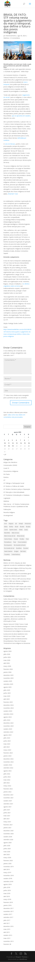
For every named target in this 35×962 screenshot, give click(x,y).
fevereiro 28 (7, 944)
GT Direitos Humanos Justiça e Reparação (17, 489)
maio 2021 (7, 816)
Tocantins (7, 554)
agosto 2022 (7, 771)
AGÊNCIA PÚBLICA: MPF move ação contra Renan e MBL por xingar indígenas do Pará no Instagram (17, 589)
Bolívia (11, 526)
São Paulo (23, 551)
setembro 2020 (8, 839)
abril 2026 (7, 663)
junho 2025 (7, 693)
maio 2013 (7, 938)
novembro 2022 (9, 762)
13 (17, 443)
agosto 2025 (7, 687)
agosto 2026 (7, 651)
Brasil (16, 526)
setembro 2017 (8, 917)
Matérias (6, 38)
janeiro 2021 (7, 828)
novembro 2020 (9, 834)
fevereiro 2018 (8, 902)
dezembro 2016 (8, 926)
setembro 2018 (8, 881)
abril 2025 (7, 699)
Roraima (25, 548)
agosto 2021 (7, 807)
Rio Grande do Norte (19, 545)
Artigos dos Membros (10, 462)
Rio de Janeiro (8, 545)
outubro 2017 (8, 914)
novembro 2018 (9, 875)
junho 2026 (7, 657)
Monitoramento (11, 36)
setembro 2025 (8, 684)
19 (13, 446)
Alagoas (11, 523)
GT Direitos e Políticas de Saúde (14, 486)
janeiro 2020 (7, 863)
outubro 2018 (8, 878)
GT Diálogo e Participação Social (14, 483)
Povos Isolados (22, 542)
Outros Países (8, 539)
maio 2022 (7, 780)
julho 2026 (7, 654)
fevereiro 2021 (8, 825)
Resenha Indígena (9, 512)
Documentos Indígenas (11, 471)
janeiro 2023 (7, 756)
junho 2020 (7, 848)
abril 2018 (7, 896)
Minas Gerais (20, 536)
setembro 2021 (8, 804)
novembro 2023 (9, 726)
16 (29, 443)
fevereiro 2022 (8, 789)
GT (4, 480)
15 (25, 443)
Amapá (21, 523)
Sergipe (16, 551)
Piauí (14, 542)
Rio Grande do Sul (9, 548)
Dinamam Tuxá (13, 194)
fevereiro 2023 (8, 753)
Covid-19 (6, 468)
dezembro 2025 (8, 675)
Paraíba (22, 539)
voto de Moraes (10, 144)
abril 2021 (7, 819)
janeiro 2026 (7, 672)
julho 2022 (7, 774)
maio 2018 (7, 893)
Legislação (7, 498)
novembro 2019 (9, 866)
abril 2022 (7, 783)
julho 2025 (7, 690)
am (16, 523)
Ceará (6, 530)
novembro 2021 (9, 798)
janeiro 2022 (7, 792)
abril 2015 (7, 932)
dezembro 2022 (8, 759)
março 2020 (7, 857)
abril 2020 (7, 854)
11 (9, 443)
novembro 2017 (9, 911)
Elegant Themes (21, 957)
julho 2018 (7, 887)
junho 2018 (7, 890)
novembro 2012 (9, 941)
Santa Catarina (8, 551)
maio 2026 (7, 660)
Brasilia (22, 526)
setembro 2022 (8, 768)
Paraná (16, 539)
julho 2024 (7, 720)
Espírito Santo (13, 530)
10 (5, 443)
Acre (5, 523)
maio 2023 (7, 744)
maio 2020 (7, 852)
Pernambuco (7, 542)
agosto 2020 (7, 842)
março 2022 (7, 786)
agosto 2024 (7, 717)
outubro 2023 (8, 729)
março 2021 (7, 822)
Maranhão (7, 533)
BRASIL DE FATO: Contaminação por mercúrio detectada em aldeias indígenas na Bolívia (17, 609)
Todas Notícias (16, 554)
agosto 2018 (7, 884)
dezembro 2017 (8, 908)
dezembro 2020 (8, 831)
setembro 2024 (8, 714)
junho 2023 (7, 741)
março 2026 (7, 666)
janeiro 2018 (7, 905)
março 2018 (7, 899)
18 (9, 446)
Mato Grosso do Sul (9, 536)
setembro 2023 (8, 732)
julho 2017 (7, 920)
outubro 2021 (8, 801)
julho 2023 (7, 738)
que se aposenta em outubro (21, 116)
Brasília (28, 526)
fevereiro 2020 (8, 860)
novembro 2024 (9, 708)
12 (13, 443)
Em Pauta (7, 474)
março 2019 (7, 872)
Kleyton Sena (8, 624)
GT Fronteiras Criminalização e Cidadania (16, 495)
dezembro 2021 (8, 795)
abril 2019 (7, 869)
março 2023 (7, 750)
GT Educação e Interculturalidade (14, 492)
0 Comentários (15, 38)
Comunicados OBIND (10, 465)
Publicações (7, 509)
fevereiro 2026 (8, 669)
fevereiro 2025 (8, 702)
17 (5, 446)
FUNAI (20, 530)
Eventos (6, 477)
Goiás (26, 530)
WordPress (23, 959)
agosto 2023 (7, 735)
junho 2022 (7, 777)
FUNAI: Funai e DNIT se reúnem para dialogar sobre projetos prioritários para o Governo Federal (16, 601)
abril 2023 (7, 747)
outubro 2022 (8, 765)
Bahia (5, 526)
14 (21, 443)
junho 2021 (7, 813)
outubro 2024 (8, 711)
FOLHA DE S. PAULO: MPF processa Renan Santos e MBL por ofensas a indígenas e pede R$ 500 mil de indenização (17, 581)
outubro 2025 (8, 681)
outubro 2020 (8, 837)
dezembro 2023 (8, 723)
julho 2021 (7, 810)
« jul (5, 454)
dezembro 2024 (8, 705)
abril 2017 (7, 923)
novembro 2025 (9, 678)
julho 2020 (7, 845)
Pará (27, 539)
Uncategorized (8, 515)
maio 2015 (7, 929)
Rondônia (18, 548)
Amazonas (28, 523)
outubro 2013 (8, 935)
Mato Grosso (15, 533)
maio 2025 (7, 696)
